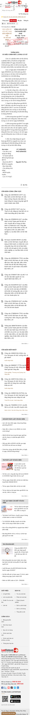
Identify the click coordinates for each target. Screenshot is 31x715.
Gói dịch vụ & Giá (14, 5)
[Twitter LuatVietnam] (15, 688)
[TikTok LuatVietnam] (12, 688)
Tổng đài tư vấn (21, 612)
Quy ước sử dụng (8, 630)
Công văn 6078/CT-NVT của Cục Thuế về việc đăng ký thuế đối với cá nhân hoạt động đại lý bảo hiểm (16, 211)
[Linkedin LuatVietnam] (18, 688)
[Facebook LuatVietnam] (2, 688)
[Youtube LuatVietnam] (9, 688)
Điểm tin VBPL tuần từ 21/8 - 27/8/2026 (13, 580)
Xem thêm (24, 343)
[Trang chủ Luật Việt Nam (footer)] (14, 650)
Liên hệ (5, 605)
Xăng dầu (7, 374)
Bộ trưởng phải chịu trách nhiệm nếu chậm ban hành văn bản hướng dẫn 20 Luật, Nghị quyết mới (14, 562)
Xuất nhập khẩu (8, 360)
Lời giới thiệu (6, 594)
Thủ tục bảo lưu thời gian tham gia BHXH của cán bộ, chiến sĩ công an (21, 508)
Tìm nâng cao (24, 14)
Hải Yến (24, 185)
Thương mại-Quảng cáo (18, 372)
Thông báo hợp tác (8, 643)
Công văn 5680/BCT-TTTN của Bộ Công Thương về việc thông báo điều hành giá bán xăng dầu (16, 367)
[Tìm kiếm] (26, 10)
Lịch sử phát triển (7, 597)
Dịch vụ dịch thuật (21, 605)
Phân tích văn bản (21, 597)
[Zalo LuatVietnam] (5, 688)
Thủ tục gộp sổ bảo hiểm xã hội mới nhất (13, 486)
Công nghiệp (7, 372)
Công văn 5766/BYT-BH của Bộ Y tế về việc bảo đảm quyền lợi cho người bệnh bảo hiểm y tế (16, 277)
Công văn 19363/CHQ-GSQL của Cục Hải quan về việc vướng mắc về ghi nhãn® (16, 355)
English (21, 5)
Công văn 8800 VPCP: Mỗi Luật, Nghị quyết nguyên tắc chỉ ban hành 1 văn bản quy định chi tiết (21, 552)
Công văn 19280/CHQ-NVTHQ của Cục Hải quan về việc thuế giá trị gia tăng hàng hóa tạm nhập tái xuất (16, 395)
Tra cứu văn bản (21, 594)
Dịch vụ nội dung (21, 608)
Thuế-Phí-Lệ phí (8, 400)
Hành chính (7, 410)
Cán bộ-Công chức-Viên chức (19, 410)
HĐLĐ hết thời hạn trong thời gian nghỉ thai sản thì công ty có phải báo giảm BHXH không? (14, 437)
